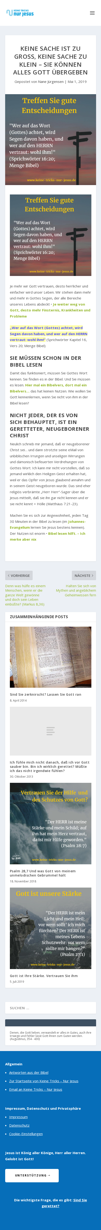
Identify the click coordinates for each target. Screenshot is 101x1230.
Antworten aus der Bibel (28, 1072)
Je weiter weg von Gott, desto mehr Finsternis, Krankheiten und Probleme (50, 310)
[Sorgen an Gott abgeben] (50, 274)
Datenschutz (19, 1125)
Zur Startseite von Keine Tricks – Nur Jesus (43, 1081)
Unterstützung (31, 1175)
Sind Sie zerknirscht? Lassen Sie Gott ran (46, 694)
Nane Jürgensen (51, 81)
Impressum (18, 1116)
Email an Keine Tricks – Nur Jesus (35, 1089)
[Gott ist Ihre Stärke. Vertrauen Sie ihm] (50, 928)
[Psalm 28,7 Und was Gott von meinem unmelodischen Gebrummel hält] (50, 823)
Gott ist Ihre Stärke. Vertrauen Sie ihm (44, 976)
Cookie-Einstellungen (26, 1133)
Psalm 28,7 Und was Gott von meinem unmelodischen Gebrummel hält (43, 873)
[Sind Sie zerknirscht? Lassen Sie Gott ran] (50, 657)
